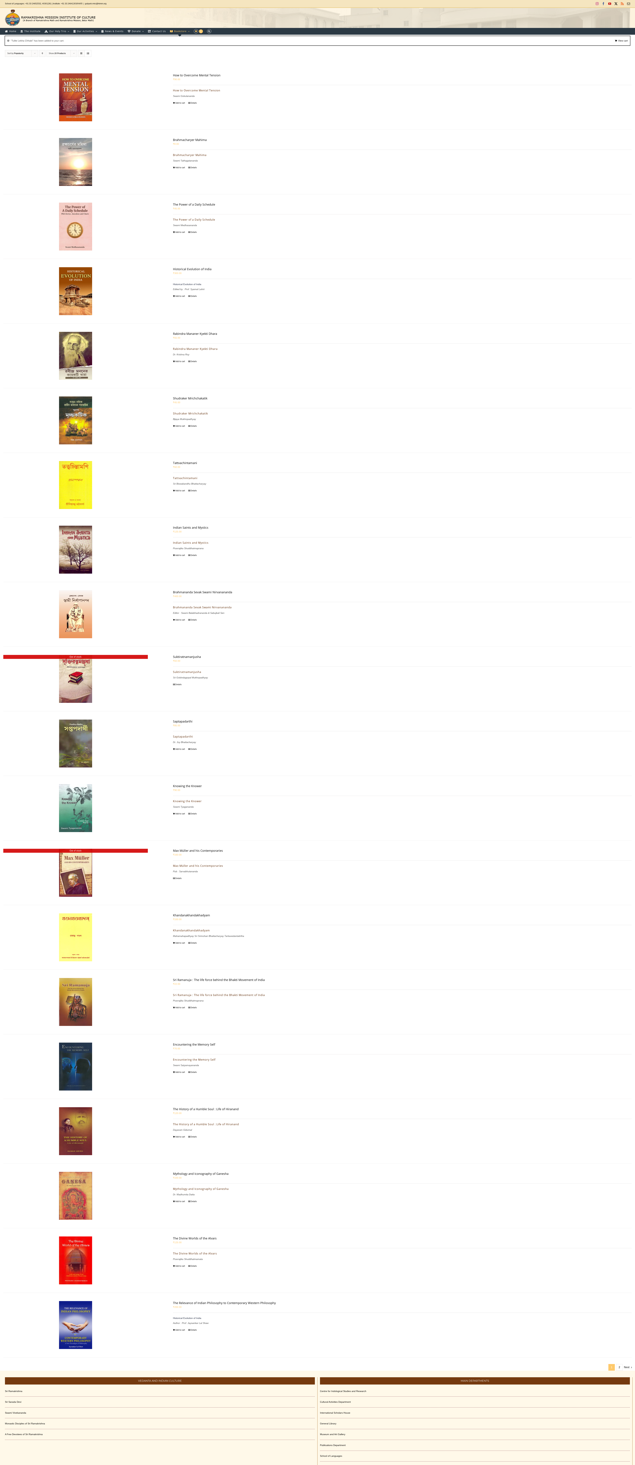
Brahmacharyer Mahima (190, 140)
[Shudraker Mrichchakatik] (75, 420)
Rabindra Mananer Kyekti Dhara (195, 334)
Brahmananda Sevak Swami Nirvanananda (202, 592)
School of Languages (331, 1456)
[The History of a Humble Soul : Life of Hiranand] (75, 1131)
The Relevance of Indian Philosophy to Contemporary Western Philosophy (224, 1303)
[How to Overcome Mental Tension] (75, 97)
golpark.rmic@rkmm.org (95, 3)
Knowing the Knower (187, 786)
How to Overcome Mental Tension (196, 75)
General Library (328, 1423)
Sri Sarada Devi (13, 1402)
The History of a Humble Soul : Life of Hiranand (206, 1109)
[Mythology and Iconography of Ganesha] (75, 1196)
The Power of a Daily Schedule (194, 204)
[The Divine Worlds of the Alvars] (75, 1260)
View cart (623, 40)
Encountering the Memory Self (194, 1044)
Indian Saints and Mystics (190, 527)
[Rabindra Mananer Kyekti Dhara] (75, 356)
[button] (209, 31)
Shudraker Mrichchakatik (190, 398)
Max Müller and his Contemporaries (198, 851)
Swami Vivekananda (15, 1412)
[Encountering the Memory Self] (75, 1067)
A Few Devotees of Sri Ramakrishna (24, 1434)
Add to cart (180, 103)
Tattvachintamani (185, 463)
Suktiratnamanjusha (187, 657)
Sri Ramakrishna (13, 1391)
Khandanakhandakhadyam (191, 915)
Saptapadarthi (182, 721)
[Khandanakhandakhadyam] (75, 937)
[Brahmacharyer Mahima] (75, 162)
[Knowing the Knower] (75, 808)
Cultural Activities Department (335, 1402)
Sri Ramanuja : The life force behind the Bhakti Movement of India (219, 980)
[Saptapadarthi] (75, 743)
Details (193, 103)
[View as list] (88, 53)
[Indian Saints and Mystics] (75, 550)
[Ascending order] (42, 53)
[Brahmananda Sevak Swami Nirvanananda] (75, 614)
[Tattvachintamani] (75, 485)
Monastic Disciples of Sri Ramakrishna (25, 1423)
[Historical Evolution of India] (75, 291)
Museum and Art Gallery (332, 1434)
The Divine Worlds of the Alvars (195, 1238)
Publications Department (333, 1445)
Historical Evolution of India (192, 269)
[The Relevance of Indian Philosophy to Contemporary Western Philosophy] (75, 1325)
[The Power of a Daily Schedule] (75, 227)
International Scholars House (335, 1412)
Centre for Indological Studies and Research (343, 1391)
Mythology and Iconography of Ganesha (201, 1174)
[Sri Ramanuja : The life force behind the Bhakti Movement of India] (75, 1002)
